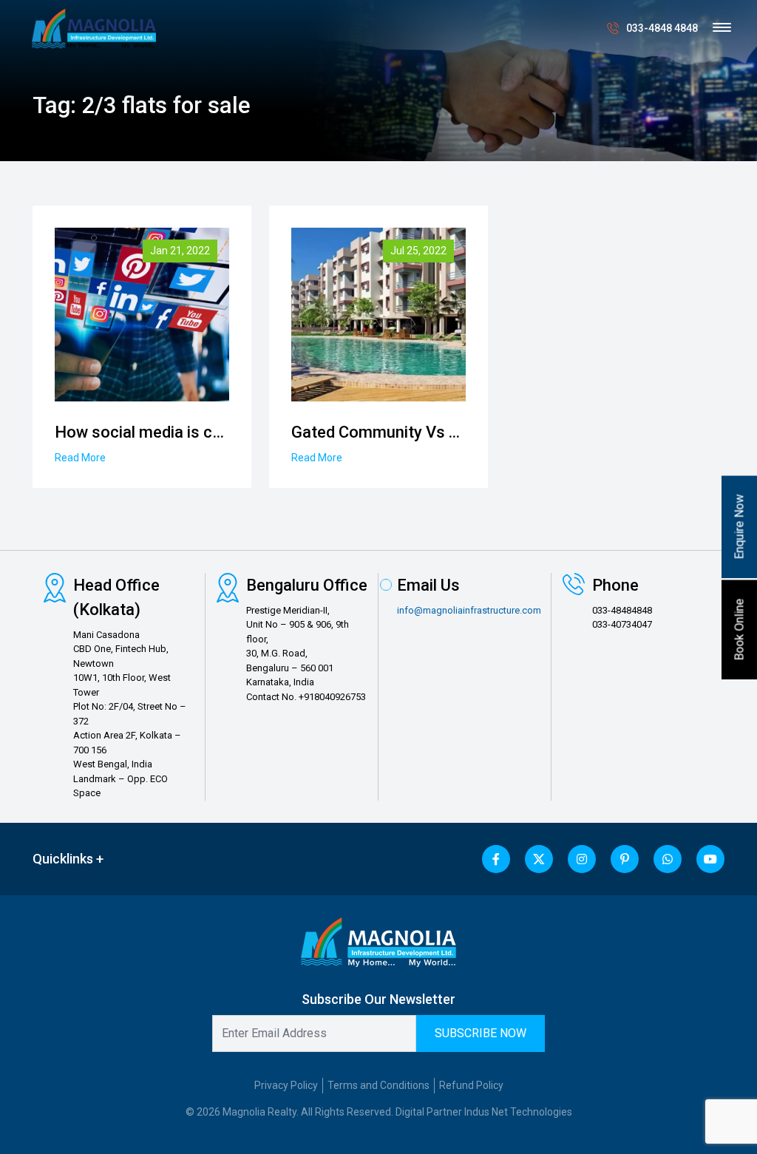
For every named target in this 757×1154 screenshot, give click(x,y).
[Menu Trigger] (722, 27)
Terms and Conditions (378, 1085)
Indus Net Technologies (518, 1112)
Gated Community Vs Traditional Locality (439, 432)
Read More (80, 458)
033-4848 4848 (662, 28)
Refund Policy (471, 1085)
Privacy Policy (286, 1085)
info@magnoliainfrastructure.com (469, 610)
